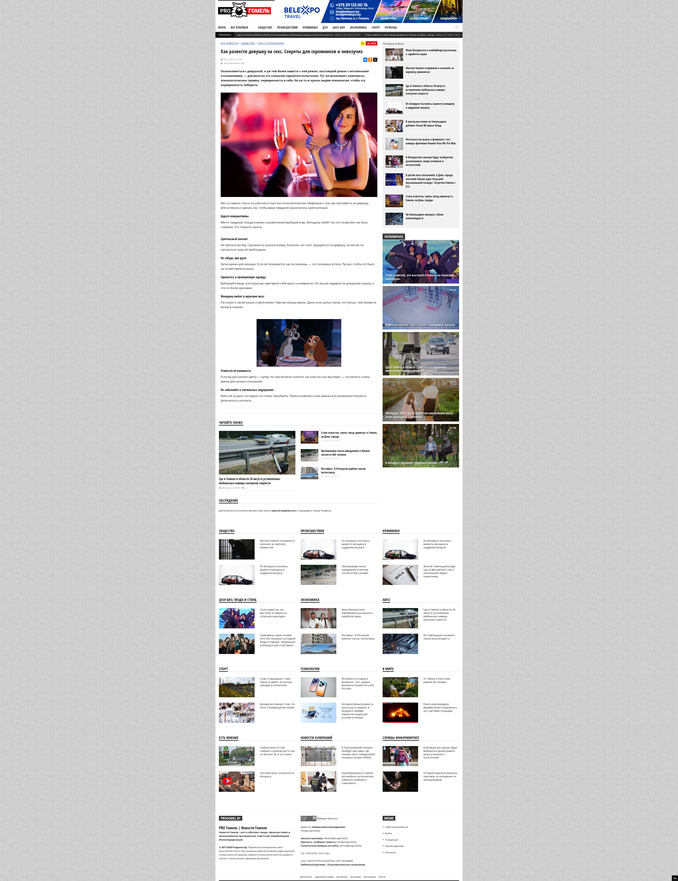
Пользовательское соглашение (346, 864)
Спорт (376, 27)
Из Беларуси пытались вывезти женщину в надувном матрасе (430, 106)
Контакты (390, 852)
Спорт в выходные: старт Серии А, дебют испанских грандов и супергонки (276, 682)
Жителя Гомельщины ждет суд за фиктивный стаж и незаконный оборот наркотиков (439, 571)
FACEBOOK (341, 877)
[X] (375, 60)
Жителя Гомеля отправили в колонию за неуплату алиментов (430, 70)
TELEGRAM (355, 877)
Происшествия (287, 27)
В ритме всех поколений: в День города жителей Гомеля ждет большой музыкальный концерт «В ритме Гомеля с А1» (431, 180)
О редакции (391, 839)
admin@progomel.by (350, 845)
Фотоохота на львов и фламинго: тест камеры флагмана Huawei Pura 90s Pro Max (431, 141)
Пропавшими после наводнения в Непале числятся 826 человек (345, 453)
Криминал (310, 27)
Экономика (358, 27)
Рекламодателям (394, 846)
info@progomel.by (310, 830)
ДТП (325, 27)
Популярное (394, 236)
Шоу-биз (339, 27)
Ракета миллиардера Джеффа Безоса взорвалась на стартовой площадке (440, 707)
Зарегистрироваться (396, 827)
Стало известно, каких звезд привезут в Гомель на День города (399, 34)
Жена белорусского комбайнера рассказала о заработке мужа (431, 52)
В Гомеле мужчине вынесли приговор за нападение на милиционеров (440, 776)
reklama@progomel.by (336, 838)
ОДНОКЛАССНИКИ (324, 877)
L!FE (242, 63)
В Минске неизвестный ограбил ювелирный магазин (420, 325)
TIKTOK (381, 877)
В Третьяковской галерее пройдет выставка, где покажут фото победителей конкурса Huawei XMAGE (358, 752)
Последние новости (393, 43)
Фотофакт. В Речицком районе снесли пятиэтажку (343, 471)
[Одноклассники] (370, 60)
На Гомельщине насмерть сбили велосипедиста (424, 216)
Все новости (229, 43)
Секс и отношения (271, 43)
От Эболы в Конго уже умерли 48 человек (436, 680)
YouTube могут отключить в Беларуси (277, 774)
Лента (222, 27)
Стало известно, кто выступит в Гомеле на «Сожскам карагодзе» (419, 277)
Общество (265, 27)
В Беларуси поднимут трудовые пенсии (411, 463)
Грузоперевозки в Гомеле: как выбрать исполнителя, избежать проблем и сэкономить (358, 778)
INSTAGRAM (370, 877)
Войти (388, 833)
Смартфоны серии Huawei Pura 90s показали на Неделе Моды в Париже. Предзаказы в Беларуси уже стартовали (277, 640)
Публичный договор (313, 864)
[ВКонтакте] (365, 60)
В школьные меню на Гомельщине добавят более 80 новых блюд (426, 123)
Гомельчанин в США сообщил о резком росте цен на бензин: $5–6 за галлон (277, 751)
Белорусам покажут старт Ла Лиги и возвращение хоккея (277, 705)
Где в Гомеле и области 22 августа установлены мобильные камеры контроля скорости (416, 369)
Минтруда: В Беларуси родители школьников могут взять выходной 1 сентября (419, 415)
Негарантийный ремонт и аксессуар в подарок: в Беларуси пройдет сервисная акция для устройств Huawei (357, 710)
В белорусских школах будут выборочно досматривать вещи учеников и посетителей (429, 161)
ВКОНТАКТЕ (306, 877)
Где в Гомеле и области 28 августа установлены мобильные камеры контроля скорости (285, 34)
